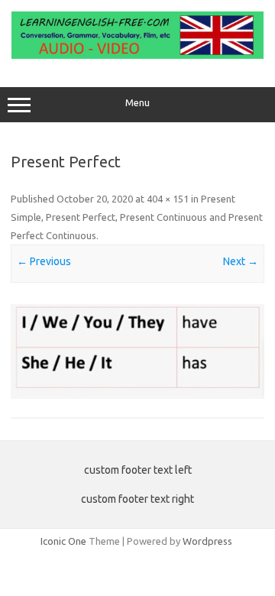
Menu (137, 103)
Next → (240, 261)
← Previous (44, 261)
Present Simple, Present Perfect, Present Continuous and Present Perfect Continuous (137, 217)
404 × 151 (168, 198)
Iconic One (63, 541)
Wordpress (207, 541)
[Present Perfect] (137, 351)
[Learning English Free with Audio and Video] (137, 55)
